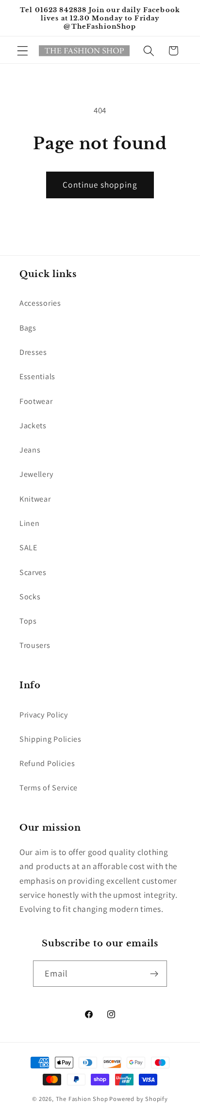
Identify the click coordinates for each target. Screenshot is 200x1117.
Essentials (37, 376)
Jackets (33, 425)
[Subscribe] (154, 973)
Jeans (29, 450)
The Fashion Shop (82, 1099)
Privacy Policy (43, 715)
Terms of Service (48, 788)
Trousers (34, 645)
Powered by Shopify (138, 1099)
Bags (27, 328)
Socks (29, 597)
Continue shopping (100, 184)
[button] (22, 50)
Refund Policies (47, 763)
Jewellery (36, 474)
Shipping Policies (50, 739)
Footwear (36, 401)
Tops (28, 621)
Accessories (40, 303)
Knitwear (35, 499)
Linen (29, 523)
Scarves (33, 572)
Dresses (33, 352)
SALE (28, 547)
